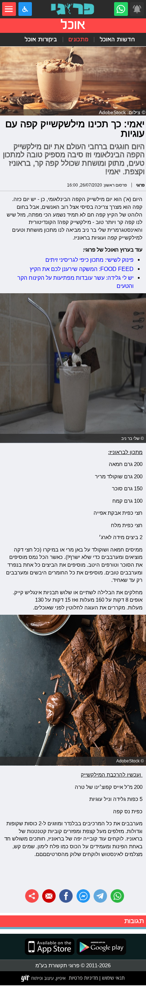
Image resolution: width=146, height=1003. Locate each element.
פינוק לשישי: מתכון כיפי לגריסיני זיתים (89, 259)
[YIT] (43, 978)
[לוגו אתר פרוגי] (73, 9)
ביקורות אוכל (40, 39)
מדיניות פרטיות (83, 978)
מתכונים (78, 39)
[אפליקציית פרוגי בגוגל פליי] (100, 946)
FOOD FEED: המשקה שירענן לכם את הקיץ (82, 269)
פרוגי (140, 185)
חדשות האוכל (117, 39)
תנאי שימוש (113, 978)
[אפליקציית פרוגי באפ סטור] (49, 946)
